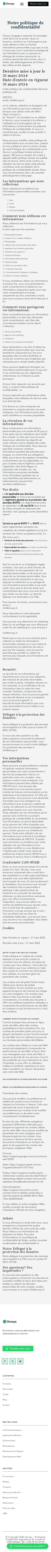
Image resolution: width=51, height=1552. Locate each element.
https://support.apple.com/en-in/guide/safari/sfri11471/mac (22, 1166)
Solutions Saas (9, 1440)
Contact (6, 1405)
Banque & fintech (10, 1497)
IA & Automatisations (12, 1430)
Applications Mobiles (12, 1435)
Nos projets (8, 1389)
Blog (5, 1399)
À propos (7, 1383)
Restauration (8, 1502)
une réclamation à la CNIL (25, 597)
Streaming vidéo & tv (12, 1492)
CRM (5, 1513)
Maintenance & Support (13, 1451)
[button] (27, 1546)
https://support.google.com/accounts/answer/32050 (25, 1158)
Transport (7, 1487)
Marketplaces (8, 1446)
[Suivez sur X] (13, 1361)
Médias (6, 1481)
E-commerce (8, 1476)
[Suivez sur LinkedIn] (20, 1361)
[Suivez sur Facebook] (5, 1361)
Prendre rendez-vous (38, 4)
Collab (5, 1394)
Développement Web (12, 1456)
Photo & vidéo (9, 1508)
